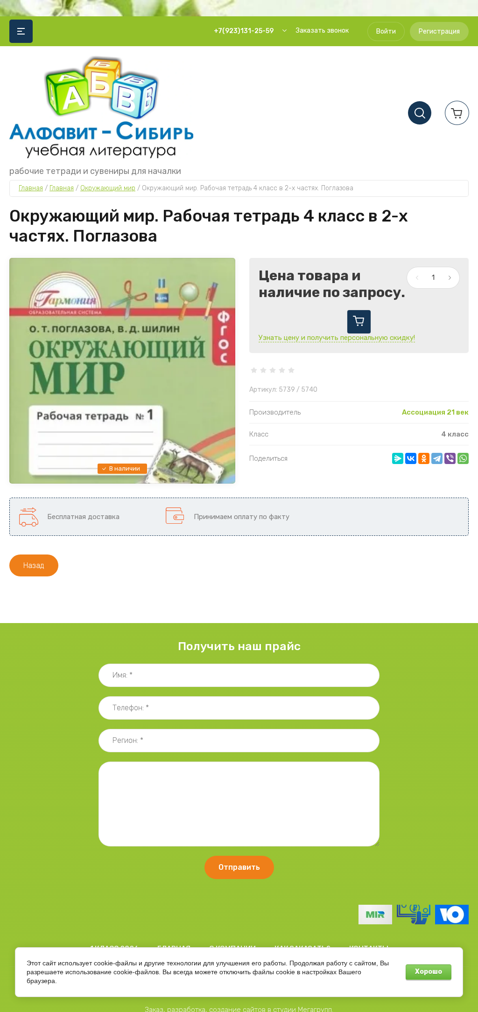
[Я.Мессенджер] (397, 458)
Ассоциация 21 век (435, 412)
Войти (386, 31)
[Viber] (450, 458)
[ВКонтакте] (410, 458)
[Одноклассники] (423, 458)
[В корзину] (359, 321)
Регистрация (439, 31)
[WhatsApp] (463, 458)
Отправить (239, 867)
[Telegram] (437, 458)
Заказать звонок (322, 31)
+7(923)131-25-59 (244, 31)
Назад (33, 565)
